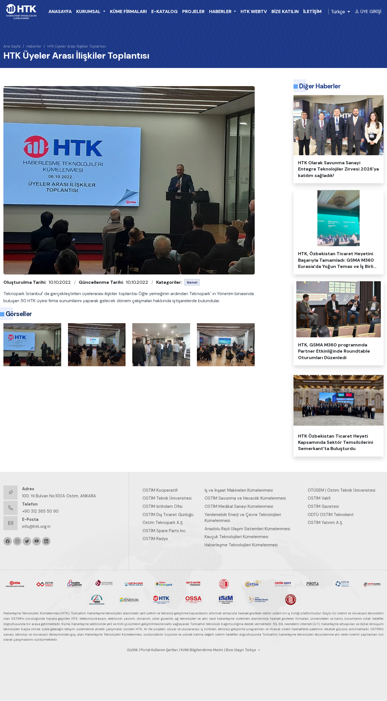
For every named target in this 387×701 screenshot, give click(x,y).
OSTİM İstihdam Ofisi (162, 506)
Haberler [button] (221, 11)
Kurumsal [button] (89, 11)
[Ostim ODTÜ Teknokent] (193, 583)
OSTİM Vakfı (319, 498)
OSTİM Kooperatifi (160, 490)
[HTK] (161, 599)
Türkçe (338, 11)
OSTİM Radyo (155, 538)
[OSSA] (193, 599)
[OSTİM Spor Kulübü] (223, 583)
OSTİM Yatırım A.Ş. (325, 522)
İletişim (312, 11)
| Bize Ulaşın (234, 650)
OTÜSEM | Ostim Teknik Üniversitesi (341, 490)
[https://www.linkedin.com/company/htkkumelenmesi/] (46, 541)
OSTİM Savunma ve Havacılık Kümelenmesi (245, 498)
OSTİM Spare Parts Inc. (164, 530)
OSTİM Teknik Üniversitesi (167, 498)
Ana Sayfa (11, 46)
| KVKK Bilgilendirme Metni (201, 650)
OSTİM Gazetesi (323, 506)
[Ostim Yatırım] (74, 583)
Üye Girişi (370, 11)
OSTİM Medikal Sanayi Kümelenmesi (239, 506)
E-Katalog (164, 11)
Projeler (193, 11)
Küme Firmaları (128, 11)
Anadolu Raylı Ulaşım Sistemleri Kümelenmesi (247, 528)
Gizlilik (132, 650)
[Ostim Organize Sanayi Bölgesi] (14, 583)
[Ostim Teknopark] (163, 583)
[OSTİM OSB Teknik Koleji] (133, 583)
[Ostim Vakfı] (44, 583)
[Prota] (312, 583)
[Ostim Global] (372, 583)
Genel (192, 282)
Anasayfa (60, 11)
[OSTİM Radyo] (253, 583)
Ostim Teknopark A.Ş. (163, 522)
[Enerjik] (129, 599)
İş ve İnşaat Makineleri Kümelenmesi (239, 490)
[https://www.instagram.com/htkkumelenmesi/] (17, 541)
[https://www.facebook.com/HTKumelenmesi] (7, 541)
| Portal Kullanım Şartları (158, 650)
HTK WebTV (254, 11)
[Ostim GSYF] (282, 583)
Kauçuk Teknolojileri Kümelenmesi (236, 536)
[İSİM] (226, 599)
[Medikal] (258, 599)
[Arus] (97, 599)
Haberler (33, 46)
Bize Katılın (285, 11)
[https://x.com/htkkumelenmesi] (27, 541)
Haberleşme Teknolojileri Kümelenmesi (241, 544)
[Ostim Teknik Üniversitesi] (104, 583)
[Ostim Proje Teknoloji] (342, 583)
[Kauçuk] (290, 599)
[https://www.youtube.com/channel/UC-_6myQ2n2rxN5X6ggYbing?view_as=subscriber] (36, 541)
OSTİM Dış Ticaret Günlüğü (168, 514)
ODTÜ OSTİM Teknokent (331, 514)
